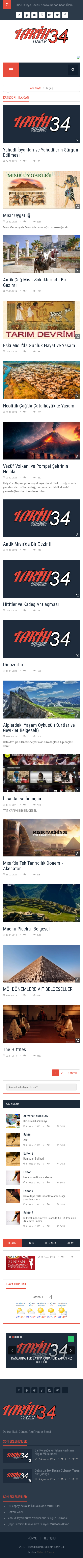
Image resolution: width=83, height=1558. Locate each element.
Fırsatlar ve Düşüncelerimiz (38, 1177)
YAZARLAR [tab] (12, 1104)
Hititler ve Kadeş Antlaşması (31, 604)
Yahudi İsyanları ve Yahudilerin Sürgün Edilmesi (40, 152)
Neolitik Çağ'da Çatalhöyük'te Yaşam (38, 406)
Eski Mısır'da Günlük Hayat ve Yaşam (39, 345)
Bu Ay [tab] (70, 1243)
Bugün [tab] (12, 1243)
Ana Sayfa (35, 88)
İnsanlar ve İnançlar (22, 799)
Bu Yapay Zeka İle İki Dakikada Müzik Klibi (33, 1506)
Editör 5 (28, 1213)
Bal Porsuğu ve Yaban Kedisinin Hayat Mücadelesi (54, 1452)
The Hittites (14, 1049)
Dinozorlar (13, 664)
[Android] (27, 1390)
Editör (27, 1135)
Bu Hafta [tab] (51, 1243)
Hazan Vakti (15, 1512)
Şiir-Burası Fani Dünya (35, 1121)
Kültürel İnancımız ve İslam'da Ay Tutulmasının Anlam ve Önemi (49, 1220)
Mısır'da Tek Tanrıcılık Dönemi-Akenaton (33, 865)
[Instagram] (50, 1390)
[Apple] (34, 1390)
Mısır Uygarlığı (17, 215)
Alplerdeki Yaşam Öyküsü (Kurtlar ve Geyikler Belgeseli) (39, 727)
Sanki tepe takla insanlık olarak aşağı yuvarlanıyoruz (44, 1198)
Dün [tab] (31, 1243)
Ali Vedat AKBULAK (35, 1116)
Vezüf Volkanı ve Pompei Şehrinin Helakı (35, 468)
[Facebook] (65, 1390)
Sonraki (72, 1073)
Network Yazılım (46, 1552)
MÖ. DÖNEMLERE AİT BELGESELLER (38, 989)
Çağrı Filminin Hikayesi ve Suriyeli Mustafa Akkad (38, 1524)
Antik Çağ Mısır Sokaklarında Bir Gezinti (34, 282)
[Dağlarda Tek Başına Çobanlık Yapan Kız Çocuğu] (17, 1476)
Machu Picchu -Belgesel (26, 929)
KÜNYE (32, 1538)
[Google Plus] (42, 1390)
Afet (25, 1139)
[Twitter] (57, 1390)
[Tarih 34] (41, 36)
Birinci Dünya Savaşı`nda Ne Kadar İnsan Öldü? (44, 5)
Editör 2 (28, 1153)
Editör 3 (28, 1172)
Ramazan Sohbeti (33, 1158)
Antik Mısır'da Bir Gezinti (27, 544)
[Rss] (19, 1390)
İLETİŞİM (50, 1538)
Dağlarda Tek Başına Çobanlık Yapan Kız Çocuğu (57, 1472)
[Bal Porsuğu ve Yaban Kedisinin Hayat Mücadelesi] (17, 1456)
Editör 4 (28, 1191)
